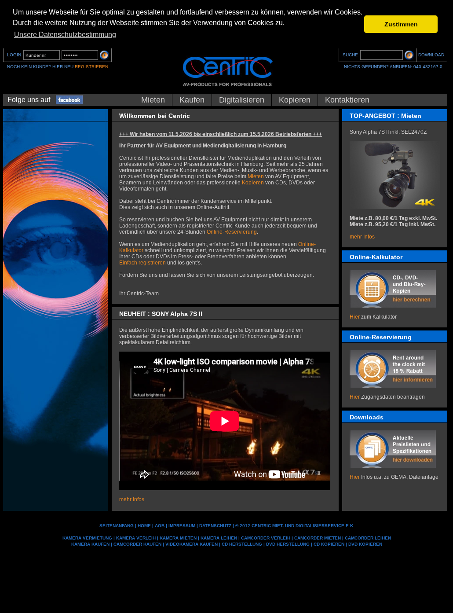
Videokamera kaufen (191, 544)
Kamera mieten (178, 538)
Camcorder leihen (368, 538)
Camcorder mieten (317, 538)
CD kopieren (329, 544)
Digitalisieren (241, 99)
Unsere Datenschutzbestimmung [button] (65, 34)
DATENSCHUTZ (215, 525)
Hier (355, 317)
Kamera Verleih (136, 538)
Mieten (153, 99)
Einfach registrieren (142, 263)
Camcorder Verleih (265, 538)
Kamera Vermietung (87, 538)
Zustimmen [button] (401, 24)
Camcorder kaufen (137, 544)
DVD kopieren (365, 544)
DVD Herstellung (288, 544)
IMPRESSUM (181, 525)
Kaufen (192, 99)
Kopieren (295, 99)
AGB (159, 525)
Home (144, 525)
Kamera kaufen (90, 544)
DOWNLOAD (431, 54)
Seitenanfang (116, 525)
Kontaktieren (347, 99)
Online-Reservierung (232, 232)
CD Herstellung (242, 544)
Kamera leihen (219, 538)
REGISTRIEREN (91, 66)
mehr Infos (362, 237)
